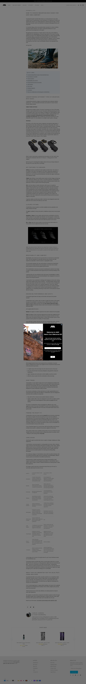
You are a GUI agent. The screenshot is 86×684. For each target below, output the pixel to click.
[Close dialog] (61, 324)
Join (53, 356)
